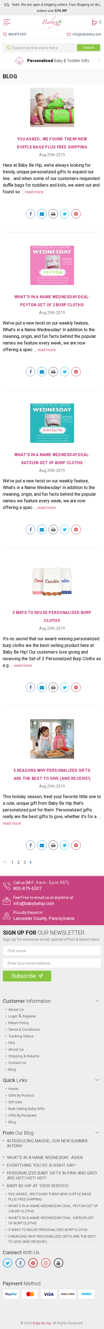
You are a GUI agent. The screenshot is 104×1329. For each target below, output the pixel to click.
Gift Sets (15, 1102)
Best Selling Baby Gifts (26, 1109)
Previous (5, 61)
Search (88, 48)
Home (13, 1089)
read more (34, 192)
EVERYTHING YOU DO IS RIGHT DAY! (41, 1165)
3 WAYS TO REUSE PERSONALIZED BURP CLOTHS (48, 1230)
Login (12, 1016)
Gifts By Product (21, 1095)
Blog (12, 1069)
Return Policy (18, 1023)
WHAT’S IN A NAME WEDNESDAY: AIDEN (45, 1157)
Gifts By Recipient (22, 1115)
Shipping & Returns (23, 1056)
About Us (16, 1009)
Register (29, 1016)
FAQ (11, 1043)
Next (99, 61)
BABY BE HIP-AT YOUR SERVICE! (38, 1185)
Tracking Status (20, 1036)
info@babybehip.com (86, 34)
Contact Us (17, 1063)
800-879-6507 (17, 34)
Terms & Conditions (24, 1029)
